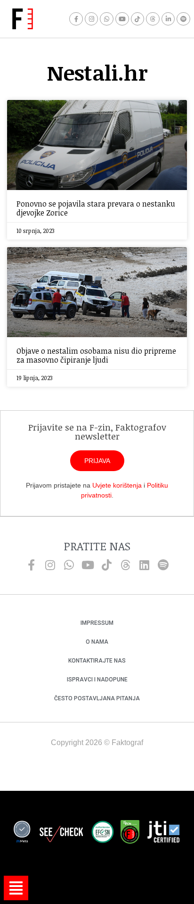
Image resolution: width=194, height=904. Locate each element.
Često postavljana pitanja (97, 698)
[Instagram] (91, 19)
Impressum (97, 623)
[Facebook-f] (76, 19)
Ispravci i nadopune (97, 679)
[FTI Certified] (163, 833)
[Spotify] (183, 19)
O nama (97, 642)
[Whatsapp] (106, 19)
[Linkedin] (144, 565)
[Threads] (153, 19)
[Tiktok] (138, 19)
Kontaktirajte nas (97, 660)
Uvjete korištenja (117, 485)
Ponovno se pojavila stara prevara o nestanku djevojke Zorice (95, 208)
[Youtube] (122, 19)
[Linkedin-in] (168, 19)
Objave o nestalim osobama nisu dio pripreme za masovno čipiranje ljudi (96, 355)
